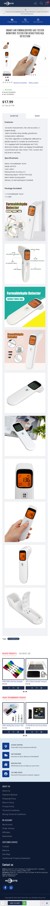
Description (14, 116)
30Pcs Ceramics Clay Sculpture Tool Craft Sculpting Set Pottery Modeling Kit (37, 681)
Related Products (9, 653)
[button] (15, 58)
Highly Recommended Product (14, 697)
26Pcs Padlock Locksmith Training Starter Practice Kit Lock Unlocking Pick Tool (13, 681)
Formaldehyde (13, 639)
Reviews (37, 116)
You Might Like (24, 653)
